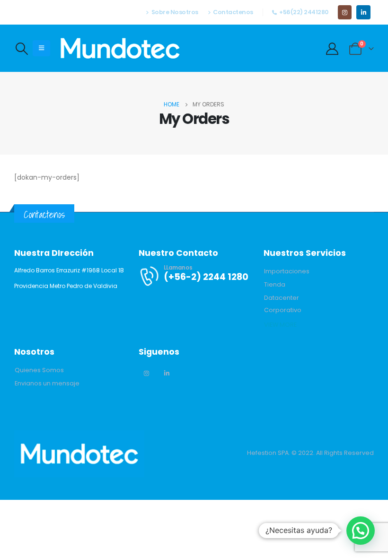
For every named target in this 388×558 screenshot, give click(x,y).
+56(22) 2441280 (303, 12)
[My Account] (332, 49)
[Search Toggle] (21, 49)
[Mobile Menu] (41, 48)
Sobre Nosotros (174, 12)
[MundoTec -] (120, 48)
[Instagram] (345, 12)
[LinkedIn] (363, 12)
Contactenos (233, 12)
